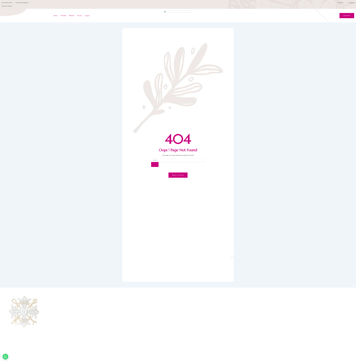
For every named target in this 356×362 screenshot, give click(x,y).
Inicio (55, 15)
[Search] (155, 164)
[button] (5, 356)
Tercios (79, 15)
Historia (71, 15)
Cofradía (63, 15)
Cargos (87, 15)
